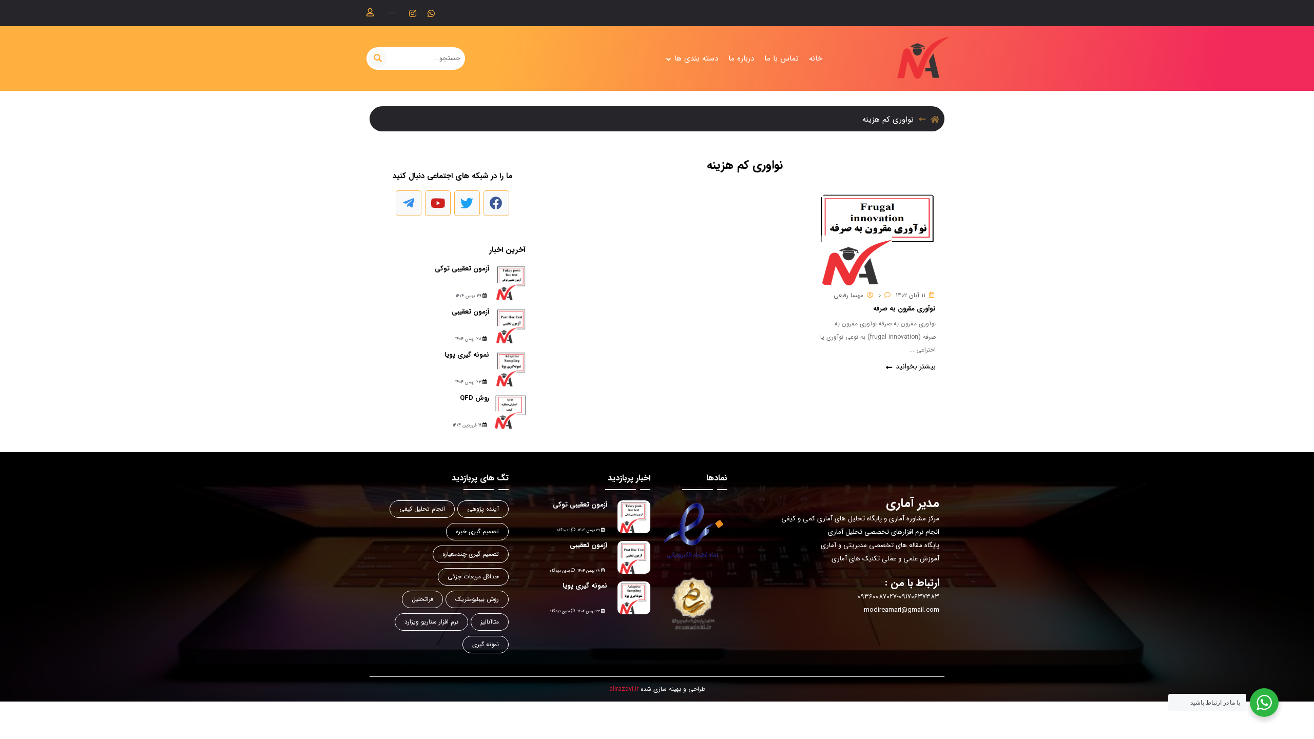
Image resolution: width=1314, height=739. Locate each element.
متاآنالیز (489, 622)
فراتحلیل (422, 599)
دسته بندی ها (696, 58)
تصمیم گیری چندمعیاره (470, 554)
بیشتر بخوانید (915, 366)
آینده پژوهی (483, 509)
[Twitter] (467, 203)
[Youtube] (438, 203)
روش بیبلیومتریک (477, 599)
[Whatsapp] (430, 13)
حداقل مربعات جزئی (473, 576)
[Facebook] (496, 203)
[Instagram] (412, 13)
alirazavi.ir (624, 689)
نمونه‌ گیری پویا (467, 354)
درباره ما (741, 58)
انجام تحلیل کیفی (422, 509)
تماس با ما (781, 58)
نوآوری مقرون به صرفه (904, 308)
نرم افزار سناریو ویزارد (431, 622)
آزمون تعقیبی (470, 311)
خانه (815, 58)
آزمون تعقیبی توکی (462, 268)
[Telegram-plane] (408, 203)
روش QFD (474, 398)
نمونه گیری (485, 644)
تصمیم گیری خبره (477, 531)
